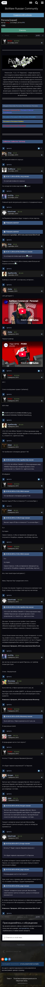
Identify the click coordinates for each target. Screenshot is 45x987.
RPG (23, 22)
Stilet (10, 445)
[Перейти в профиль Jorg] (4, 154)
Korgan (10, 775)
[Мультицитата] (3, 148)
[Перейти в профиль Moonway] (4, 682)
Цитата (9, 148)
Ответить (22, 30)
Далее (38, 35)
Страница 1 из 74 (22, 35)
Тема (9, 978)
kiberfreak (12, 212)
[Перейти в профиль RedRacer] (4, 170)
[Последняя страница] (42, 35)
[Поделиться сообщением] (41, 43)
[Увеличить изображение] (22, 62)
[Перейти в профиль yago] (4, 736)
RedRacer (11, 169)
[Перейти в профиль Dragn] (4, 42)
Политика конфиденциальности (25, 978)
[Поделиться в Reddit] (2, 959)
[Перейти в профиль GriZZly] (4, 196)
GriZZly (10, 195)
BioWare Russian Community (21, 8)
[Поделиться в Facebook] (9, 959)
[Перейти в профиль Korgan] (4, 776)
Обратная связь (22, 981)
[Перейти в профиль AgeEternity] (4, 274)
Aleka (10, 289)
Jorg (9, 153)
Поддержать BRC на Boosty (22, 15)
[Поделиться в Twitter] (6, 959)
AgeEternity (12, 273)
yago (9, 735)
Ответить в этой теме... (14, 938)
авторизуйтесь (24, 928)
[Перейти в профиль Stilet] (4, 446)
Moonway (11, 681)
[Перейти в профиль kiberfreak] (4, 212)
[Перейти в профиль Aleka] (4, 290)
